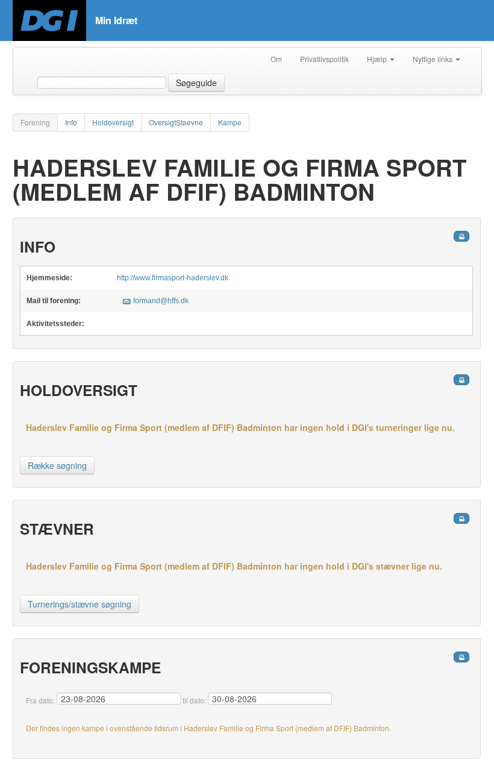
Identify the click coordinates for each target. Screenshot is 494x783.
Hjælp (378, 59)
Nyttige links (433, 59)
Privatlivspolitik (324, 59)
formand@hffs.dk (161, 301)
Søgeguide (196, 83)
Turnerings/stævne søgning (79, 604)
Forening (35, 122)
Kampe (230, 122)
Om (276, 59)
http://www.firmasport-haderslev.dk (172, 278)
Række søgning (57, 465)
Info (71, 122)
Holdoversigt (113, 122)
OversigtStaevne (176, 122)
